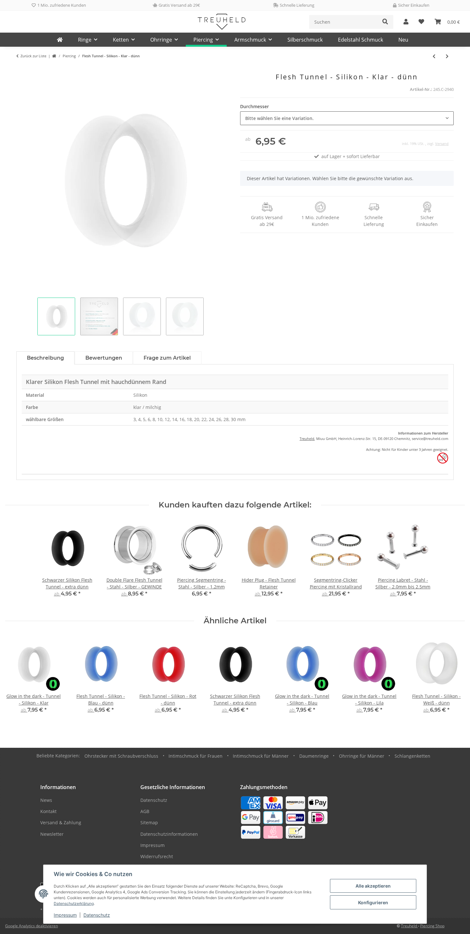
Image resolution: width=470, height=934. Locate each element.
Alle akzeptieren (373, 886)
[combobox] (347, 118)
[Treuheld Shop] (54, 56)
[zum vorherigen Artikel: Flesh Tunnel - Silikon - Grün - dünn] (434, 56)
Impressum (65, 915)
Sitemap (149, 822)
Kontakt (48, 811)
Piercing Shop (432, 926)
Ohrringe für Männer (361, 756)
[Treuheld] (59, 40)
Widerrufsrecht (156, 856)
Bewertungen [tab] (103, 358)
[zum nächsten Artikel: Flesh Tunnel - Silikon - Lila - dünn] (447, 56)
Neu (403, 39)
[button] (405, 22)
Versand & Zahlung (60, 822)
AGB (144, 811)
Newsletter (52, 834)
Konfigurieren (373, 902)
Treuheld (307, 438)
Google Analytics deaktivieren (31, 926)
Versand (442, 143)
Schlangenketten (412, 756)
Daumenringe (314, 756)
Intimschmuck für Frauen (195, 756)
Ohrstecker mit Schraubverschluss (121, 756)
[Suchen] (385, 22)
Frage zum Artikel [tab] (167, 358)
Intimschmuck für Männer (261, 756)
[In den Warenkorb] (21, 69)
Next (454, 679)
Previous (16, 679)
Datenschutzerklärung (74, 903)
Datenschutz (96, 915)
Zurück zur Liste (33, 55)
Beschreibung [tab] (45, 358)
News (46, 800)
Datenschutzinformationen (169, 834)
